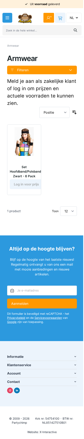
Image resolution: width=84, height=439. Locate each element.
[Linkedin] (17, 390)
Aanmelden (19, 304)
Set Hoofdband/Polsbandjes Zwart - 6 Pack (27, 171)
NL (72, 18)
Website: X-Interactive (42, 432)
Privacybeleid (16, 317)
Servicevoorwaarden (48, 317)
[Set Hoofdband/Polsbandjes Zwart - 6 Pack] (24, 141)
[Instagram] (10, 390)
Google (12, 322)
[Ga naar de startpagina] (25, 17)
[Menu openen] (7, 18)
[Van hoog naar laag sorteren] (74, 112)
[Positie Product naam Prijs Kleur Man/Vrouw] (54, 112)
